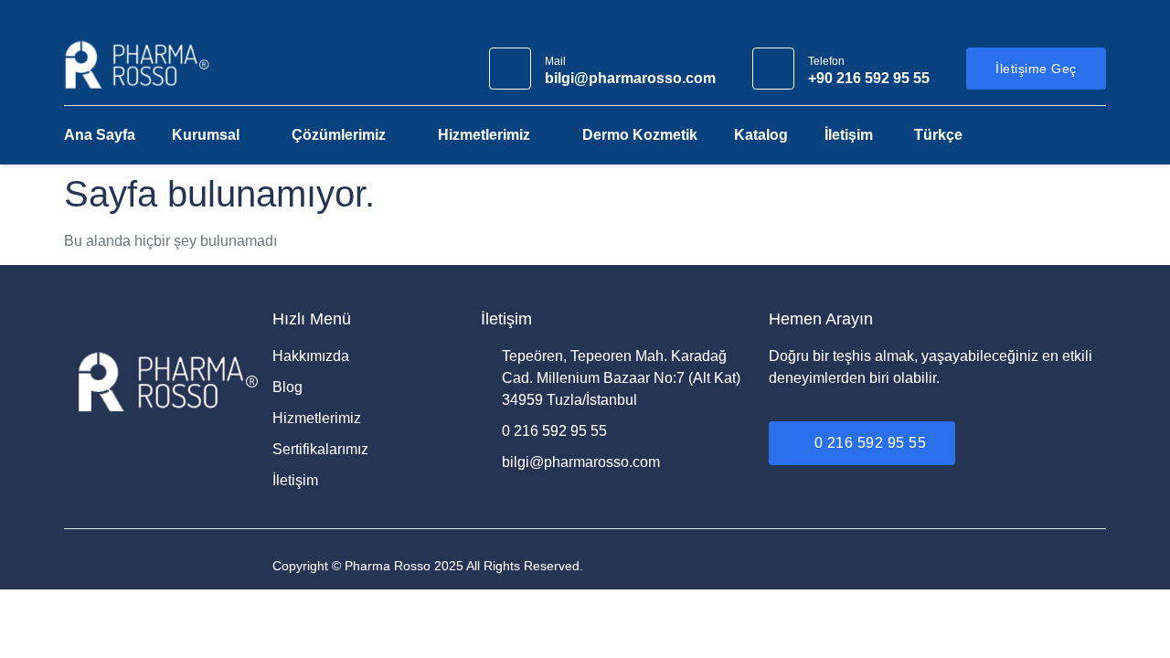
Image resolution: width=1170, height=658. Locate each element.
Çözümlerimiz (339, 135)
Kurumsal (205, 135)
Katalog (761, 135)
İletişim (848, 135)
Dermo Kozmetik (639, 135)
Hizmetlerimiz (484, 135)
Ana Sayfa (99, 135)
